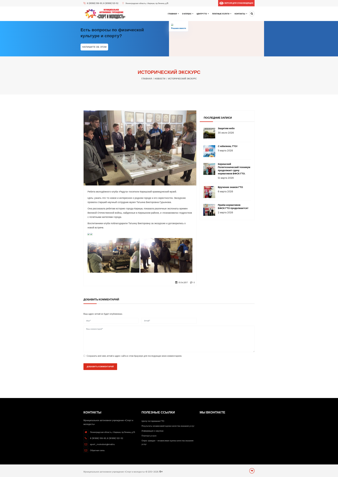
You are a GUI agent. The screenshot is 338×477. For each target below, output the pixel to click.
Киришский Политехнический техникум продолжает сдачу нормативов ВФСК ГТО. (234, 168)
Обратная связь (97, 450)
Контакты (240, 13)
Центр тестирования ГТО (153, 421)
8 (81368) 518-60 (94, 3)
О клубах (186, 13)
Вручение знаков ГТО (230, 187)
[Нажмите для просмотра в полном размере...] (89, 234)
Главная (172, 13)
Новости (160, 78)
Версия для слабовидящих (238, 3)
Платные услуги (220, 13)
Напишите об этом (94, 47)
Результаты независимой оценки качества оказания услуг (168, 426)
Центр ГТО (202, 13)
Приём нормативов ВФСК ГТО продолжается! (233, 206)
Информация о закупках (153, 430)
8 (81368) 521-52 (110, 3)
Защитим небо (226, 128)
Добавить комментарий (100, 366)
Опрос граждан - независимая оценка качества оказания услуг (167, 442)
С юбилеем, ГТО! (228, 146)
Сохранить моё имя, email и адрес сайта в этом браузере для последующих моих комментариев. (134, 355)
